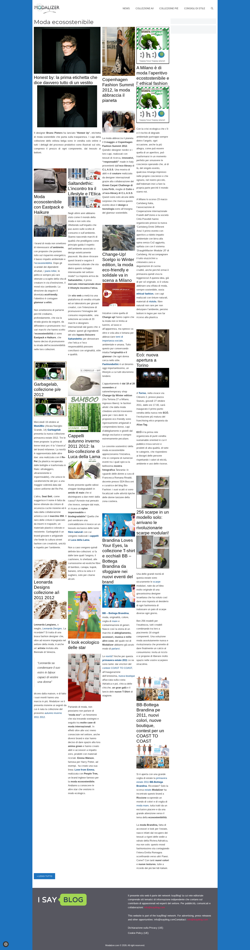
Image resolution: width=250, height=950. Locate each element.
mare (114, 621)
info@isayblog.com (154, 907)
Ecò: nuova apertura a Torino (147, 360)
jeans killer (50, 271)
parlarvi (116, 648)
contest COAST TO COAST (117, 668)
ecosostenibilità (43, 263)
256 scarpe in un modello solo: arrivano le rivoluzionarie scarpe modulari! (152, 522)
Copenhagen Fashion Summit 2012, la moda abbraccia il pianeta (118, 90)
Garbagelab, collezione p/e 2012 (47, 389)
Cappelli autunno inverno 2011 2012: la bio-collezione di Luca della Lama (84, 446)
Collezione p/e (168, 8)
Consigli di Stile (194, 8)
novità (109, 656)
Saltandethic (75, 338)
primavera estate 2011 (114, 660)
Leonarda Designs (52, 628)
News (126, 8)
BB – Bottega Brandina (115, 613)
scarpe (156, 581)
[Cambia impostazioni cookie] (6, 944)
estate (148, 789)
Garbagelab (54, 429)
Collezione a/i (145, 8)
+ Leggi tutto (44, 876)
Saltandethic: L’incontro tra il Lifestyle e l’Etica (84, 188)
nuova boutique (126, 676)
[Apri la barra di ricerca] (212, 8)
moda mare (142, 805)
